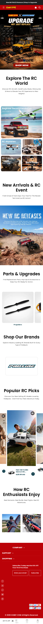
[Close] (12, 621)
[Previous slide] (18, 537)
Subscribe (35, 573)
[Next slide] (25, 537)
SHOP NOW (5, 111)
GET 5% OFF (6, 621)
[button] (3, 7)
